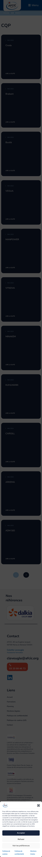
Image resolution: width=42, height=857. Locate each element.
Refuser (21, 839)
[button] (38, 805)
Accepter (21, 833)
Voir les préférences (21, 845)
